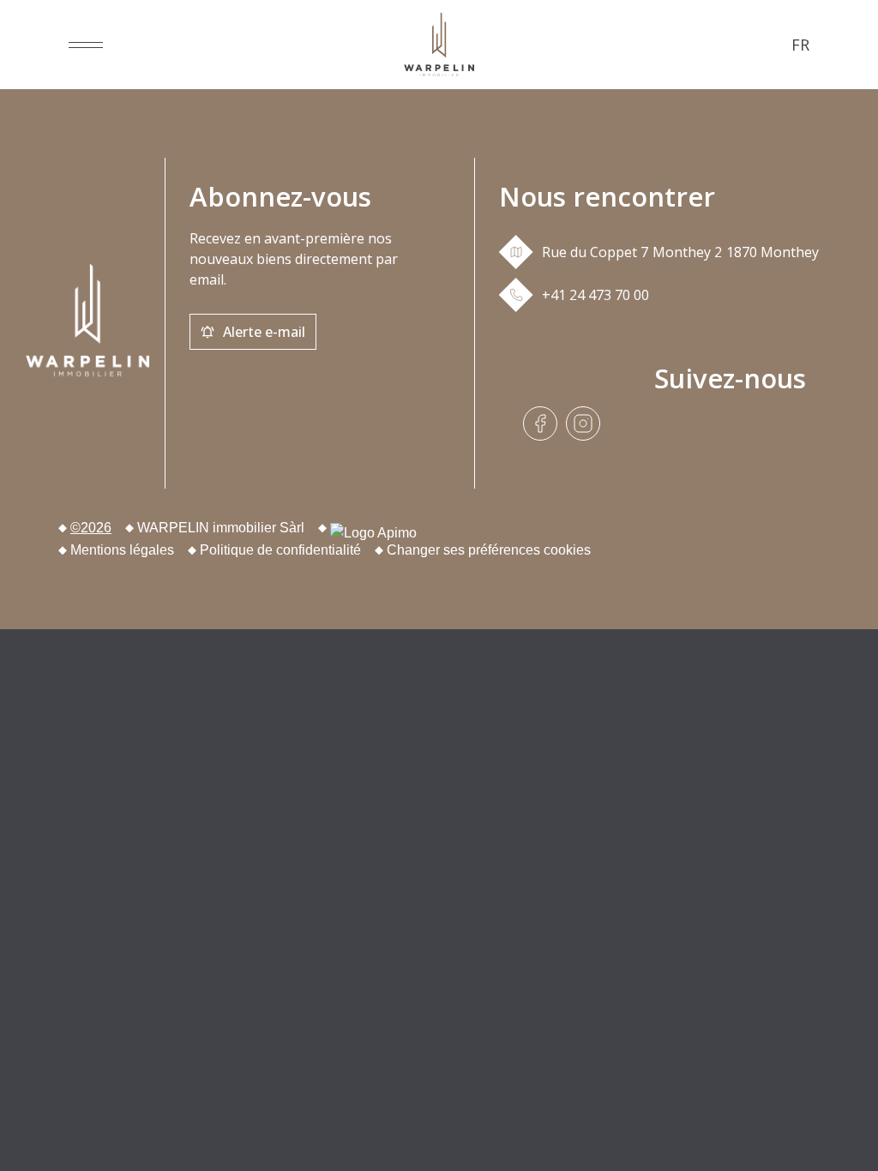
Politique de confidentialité (280, 550)
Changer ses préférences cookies (489, 550)
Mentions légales (122, 550)
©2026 (90, 527)
